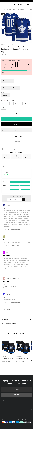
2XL (20, 103)
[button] (16, 141)
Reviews (4, 166)
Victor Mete (19, 356)
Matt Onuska (5, 356)
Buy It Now (16, 124)
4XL (3, 107)
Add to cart (16, 119)
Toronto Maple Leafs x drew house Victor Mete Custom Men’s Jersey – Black (22, 359)
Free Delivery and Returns (9, 323)
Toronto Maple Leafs (10, 9)
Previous (3, 27)
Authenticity (5, 319)
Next (30, 27)
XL (15, 103)
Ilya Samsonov (20, 9)
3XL (25, 103)
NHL (2, 9)
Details (4, 315)
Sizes (2, 101)
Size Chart (12, 100)
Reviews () (10, 44)
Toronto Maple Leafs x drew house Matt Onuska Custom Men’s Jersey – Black (8, 359)
